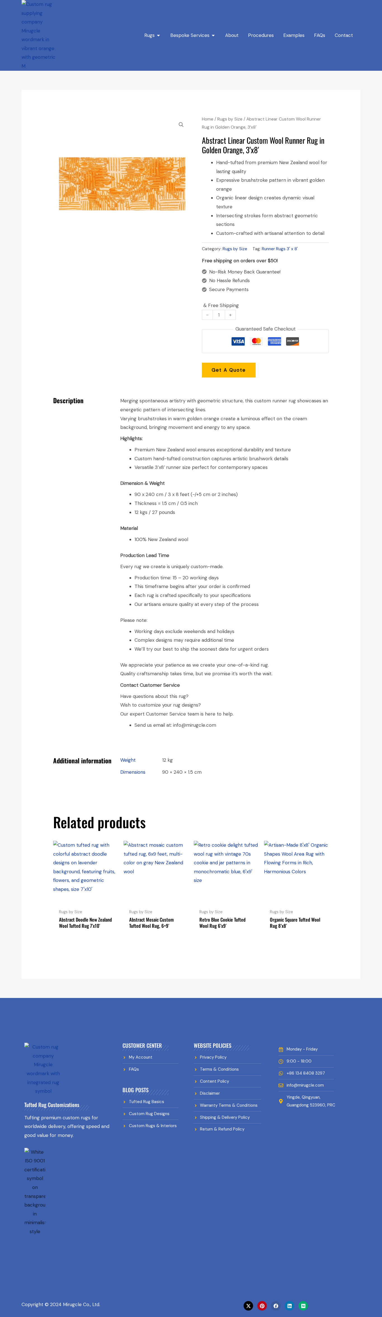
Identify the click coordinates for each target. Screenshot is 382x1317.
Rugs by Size (229, 119)
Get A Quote (229, 370)
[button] (181, 125)
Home (207, 119)
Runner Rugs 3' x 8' (280, 249)
